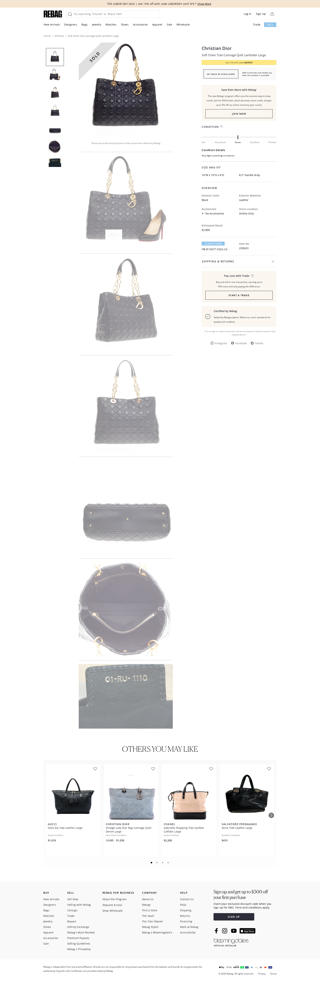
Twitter (259, 343)
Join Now (239, 113)
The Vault (148, 916)
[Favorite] (95, 769)
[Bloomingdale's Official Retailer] (231, 941)
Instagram (221, 343)
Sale (169, 24)
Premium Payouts (78, 938)
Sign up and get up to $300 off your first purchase (241, 894)
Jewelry (96, 24)
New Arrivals (52, 24)
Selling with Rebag (79, 904)
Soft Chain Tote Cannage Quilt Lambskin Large (234, 55)
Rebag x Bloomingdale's (157, 932)
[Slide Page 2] (157, 862)
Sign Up (261, 14)
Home (47, 36)
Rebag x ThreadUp (79, 949)
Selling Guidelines (78, 943)
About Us (148, 899)
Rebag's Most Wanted (81, 932)
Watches (111, 24)
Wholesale (183, 24)
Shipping (185, 910)
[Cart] (272, 14)
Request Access (112, 905)
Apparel (157, 24)
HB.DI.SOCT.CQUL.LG (214, 249)
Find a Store (149, 910)
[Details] (252, 275)
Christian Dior (216, 48)
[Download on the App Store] (247, 931)
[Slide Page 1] (152, 862)
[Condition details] (221, 126)
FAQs (183, 904)
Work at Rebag (189, 927)
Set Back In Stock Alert (221, 74)
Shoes (125, 24)
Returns (185, 916)
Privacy (262, 973)
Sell (270, 24)
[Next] (271, 815)
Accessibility (188, 932)
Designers (70, 24)
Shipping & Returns (218, 261)
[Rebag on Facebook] (217, 930)
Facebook (241, 343)
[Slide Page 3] (163, 862)
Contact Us (187, 899)
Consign (72, 910)
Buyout (71, 921)
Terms (273, 973)
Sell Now (72, 899)
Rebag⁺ (146, 904)
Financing (186, 921)
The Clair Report (152, 921)
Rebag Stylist (150, 927)
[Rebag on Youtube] (234, 931)
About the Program (114, 899)
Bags (84, 24)
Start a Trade (239, 295)
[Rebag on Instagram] (224, 930)
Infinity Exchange (78, 927)
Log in (247, 14)
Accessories (140, 24)
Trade (256, 24)
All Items (59, 36)
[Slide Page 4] (168, 862)
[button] (126, 89)
